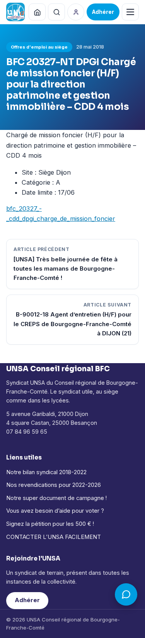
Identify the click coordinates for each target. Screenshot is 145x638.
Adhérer (27, 600)
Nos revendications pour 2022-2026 (53, 484)
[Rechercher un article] (56, 11)
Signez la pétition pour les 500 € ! (50, 523)
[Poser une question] (126, 594)
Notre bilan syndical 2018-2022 (46, 472)
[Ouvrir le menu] (130, 11)
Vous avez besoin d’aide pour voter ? (55, 510)
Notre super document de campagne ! (56, 498)
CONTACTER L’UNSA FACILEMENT (53, 537)
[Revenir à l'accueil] (37, 11)
